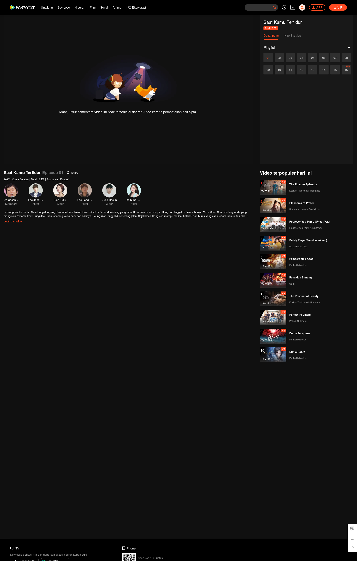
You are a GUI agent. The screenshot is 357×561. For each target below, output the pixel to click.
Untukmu (47, 7)
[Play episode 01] (268, 57)
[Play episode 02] (279, 57)
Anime (117, 7)
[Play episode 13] (312, 69)
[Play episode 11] (290, 69)
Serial (104, 7)
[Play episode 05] (312, 57)
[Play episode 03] (290, 57)
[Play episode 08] (346, 57)
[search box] (274, 7)
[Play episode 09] (268, 69)
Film (93, 7)
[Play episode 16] (346, 69)
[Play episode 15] (335, 69)
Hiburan (80, 7)
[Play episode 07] (335, 57)
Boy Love (63, 7)
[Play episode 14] (324, 69)
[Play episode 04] (301, 57)
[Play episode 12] (301, 69)
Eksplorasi (139, 7)
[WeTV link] (22, 7)
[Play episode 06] (324, 57)
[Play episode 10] (279, 69)
